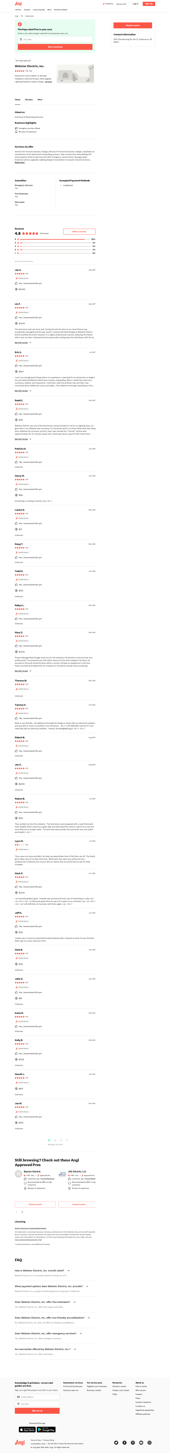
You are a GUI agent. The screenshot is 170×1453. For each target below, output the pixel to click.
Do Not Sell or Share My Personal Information (65, 1443)
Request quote (35, 1204)
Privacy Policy (48, 1440)
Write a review (79, 231)
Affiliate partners (143, 1414)
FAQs (115, 1394)
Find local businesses (72, 1386)
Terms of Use (36, 1440)
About (17, 99)
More (49, 10)
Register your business (97, 1386)
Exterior (27, 10)
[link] (35, 1180)
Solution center (119, 1386)
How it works (141, 1386)
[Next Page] (67, 1140)
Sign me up (37, 1410)
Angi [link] (16, 16)
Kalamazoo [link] (29, 16)
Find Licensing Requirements (26, 1240)
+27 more (48, 82)
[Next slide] (22, 1211)
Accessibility (38, 1444)
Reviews (29, 99)
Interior (18, 10)
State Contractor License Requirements (30, 1228)
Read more (20, 162)
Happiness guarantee (145, 1410)
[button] (16, 1212)
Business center (94, 1390)
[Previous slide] (16, 1211)
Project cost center (121, 1390)
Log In (135, 3)
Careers (139, 1394)
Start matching (55, 47)
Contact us (140, 1406)
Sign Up (149, 3)
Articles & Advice (60, 10)
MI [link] (22, 16)
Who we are (141, 1390)
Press (138, 1398)
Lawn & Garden (39, 10)
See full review (21, 342)
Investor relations (143, 1402)
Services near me (70, 1390)
